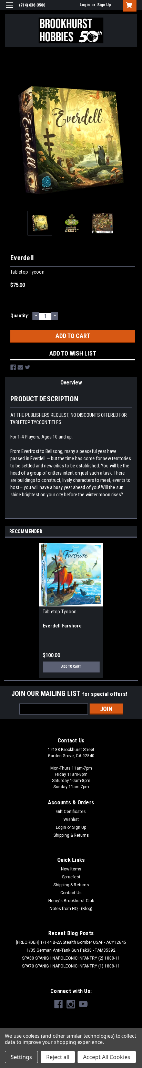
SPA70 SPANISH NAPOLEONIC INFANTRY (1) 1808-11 (71, 966)
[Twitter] (27, 367)
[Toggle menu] (9, 9)
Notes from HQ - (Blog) (71, 908)
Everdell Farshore (62, 625)
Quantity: (19, 315)
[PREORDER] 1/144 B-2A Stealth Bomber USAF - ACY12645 (71, 942)
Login (85, 4)
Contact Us (71, 892)
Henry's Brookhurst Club (71, 900)
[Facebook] (13, 367)
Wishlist (71, 819)
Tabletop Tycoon (60, 611)
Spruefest (71, 877)
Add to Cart (71, 666)
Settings (21, 1057)
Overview (71, 382)
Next (131, 140)
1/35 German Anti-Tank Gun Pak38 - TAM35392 (71, 950)
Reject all (57, 1057)
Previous (10, 140)
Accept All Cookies (106, 1057)
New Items (71, 869)
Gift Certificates (71, 811)
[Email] (20, 367)
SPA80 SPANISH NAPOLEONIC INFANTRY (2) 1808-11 (71, 958)
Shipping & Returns (71, 835)
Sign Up (104, 4)
